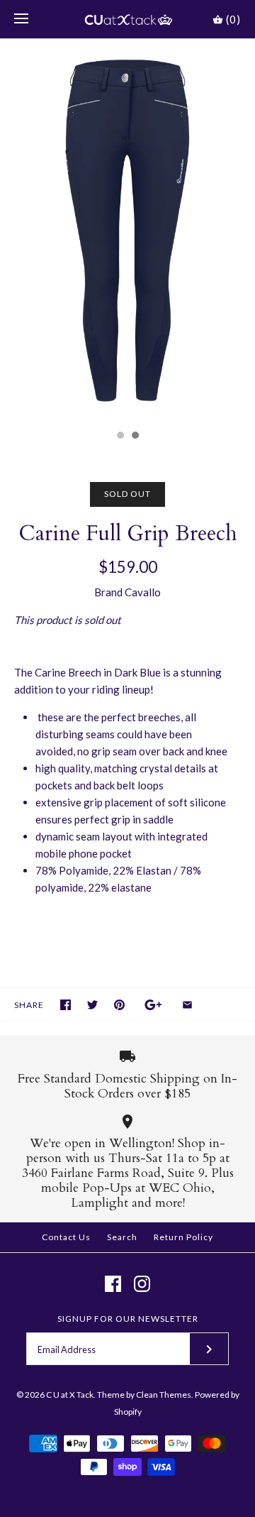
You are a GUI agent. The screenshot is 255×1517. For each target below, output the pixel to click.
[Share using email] (187, 1005)
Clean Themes (163, 1394)
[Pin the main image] (119, 1005)
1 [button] (120, 436)
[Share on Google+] (153, 1005)
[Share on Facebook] (65, 1005)
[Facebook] (113, 1284)
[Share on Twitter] (92, 1005)
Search (122, 1237)
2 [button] (135, 436)
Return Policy (183, 1237)
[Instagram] (142, 1284)
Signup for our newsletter (127, 1318)
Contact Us (66, 1237)
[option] (127, 230)
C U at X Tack (70, 1394)
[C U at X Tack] (128, 19)
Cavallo (143, 592)
